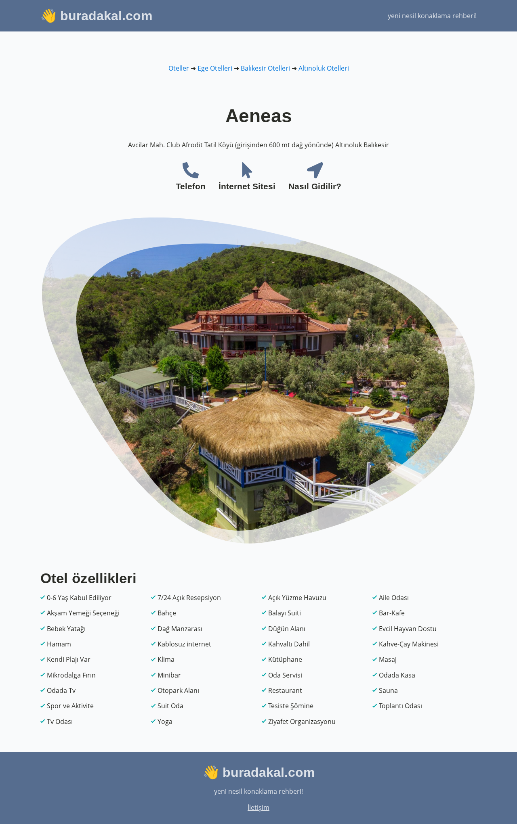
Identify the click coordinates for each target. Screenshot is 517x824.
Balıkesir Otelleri (265, 68)
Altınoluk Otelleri (323, 68)
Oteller (178, 68)
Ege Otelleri (215, 68)
